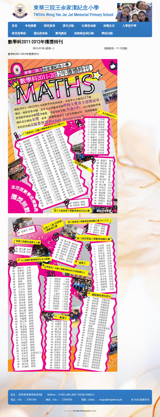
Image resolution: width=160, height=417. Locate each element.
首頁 (14, 25)
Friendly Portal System (82, 411)
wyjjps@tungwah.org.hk (110, 399)
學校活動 (107, 33)
